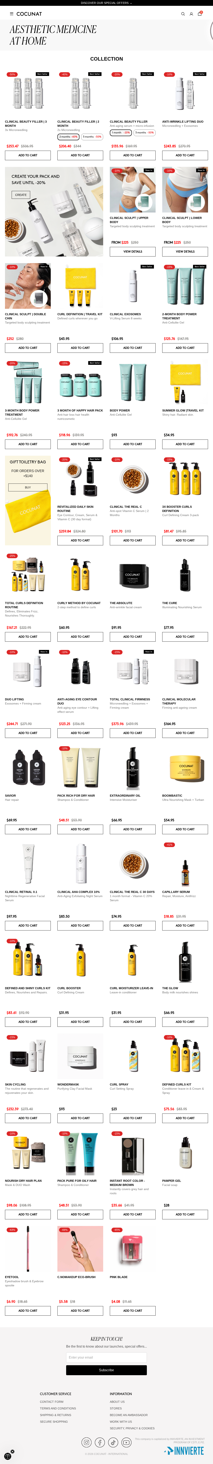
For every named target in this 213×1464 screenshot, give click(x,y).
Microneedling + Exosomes (180, 125)
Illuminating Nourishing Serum (182, 607)
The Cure (169, 603)
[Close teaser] (12, 1451)
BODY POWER (120, 410)
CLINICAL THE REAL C (126, 506)
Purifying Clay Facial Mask (74, 1088)
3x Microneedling (16, 130)
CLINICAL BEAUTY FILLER (128, 121)
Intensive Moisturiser (123, 799)
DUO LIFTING (14, 699)
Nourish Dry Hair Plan (23, 1180)
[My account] (191, 14)
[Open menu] (11, 14)
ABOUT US (117, 1401)
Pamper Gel (171, 1180)
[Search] (183, 14)
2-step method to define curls (76, 607)
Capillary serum (176, 892)
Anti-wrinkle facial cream (126, 607)
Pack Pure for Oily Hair (77, 1180)
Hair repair (12, 799)
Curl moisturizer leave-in (131, 988)
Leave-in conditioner (123, 992)
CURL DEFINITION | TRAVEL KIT (80, 314)
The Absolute (121, 603)
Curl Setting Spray (122, 1088)
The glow (170, 988)
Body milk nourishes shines (180, 992)
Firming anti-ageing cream (179, 707)
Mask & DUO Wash (17, 1185)
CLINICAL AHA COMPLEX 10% (78, 892)
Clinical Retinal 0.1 (21, 892)
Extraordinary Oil (125, 795)
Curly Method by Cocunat (79, 603)
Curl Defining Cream (70, 992)
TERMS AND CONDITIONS (58, 1408)
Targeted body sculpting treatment (132, 226)
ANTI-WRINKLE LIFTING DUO (182, 121)
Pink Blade (119, 1277)
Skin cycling (15, 1084)
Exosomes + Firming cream (23, 703)
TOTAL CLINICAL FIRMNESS (130, 699)
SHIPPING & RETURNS (55, 1415)
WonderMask (68, 1084)
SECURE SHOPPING (54, 1421)
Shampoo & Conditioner (73, 799)
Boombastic (172, 795)
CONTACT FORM (51, 1401)
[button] (7, 1456)
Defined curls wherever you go (77, 318)
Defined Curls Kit (176, 1084)
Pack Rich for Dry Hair (76, 795)
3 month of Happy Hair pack (80, 410)
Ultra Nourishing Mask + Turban (183, 799)
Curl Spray (119, 1084)
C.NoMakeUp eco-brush (76, 1277)
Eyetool (12, 1277)
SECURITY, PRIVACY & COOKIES (132, 1428)
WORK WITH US (121, 1421)
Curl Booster (69, 988)
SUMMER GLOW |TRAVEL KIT (183, 410)
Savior (10, 795)
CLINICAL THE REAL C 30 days (132, 892)
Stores (116, 1408)
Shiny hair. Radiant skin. (178, 414)
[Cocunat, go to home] (29, 14)
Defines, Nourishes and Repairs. (26, 992)
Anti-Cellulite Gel (173, 322)
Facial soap (169, 1185)
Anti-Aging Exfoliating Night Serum (80, 896)
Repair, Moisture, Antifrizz (179, 896)
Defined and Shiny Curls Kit (28, 988)
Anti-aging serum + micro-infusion (132, 125)
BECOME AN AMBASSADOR (129, 1415)
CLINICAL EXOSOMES (125, 314)
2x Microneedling (68, 130)
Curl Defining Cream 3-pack (180, 515)
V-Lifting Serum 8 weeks (126, 318)
